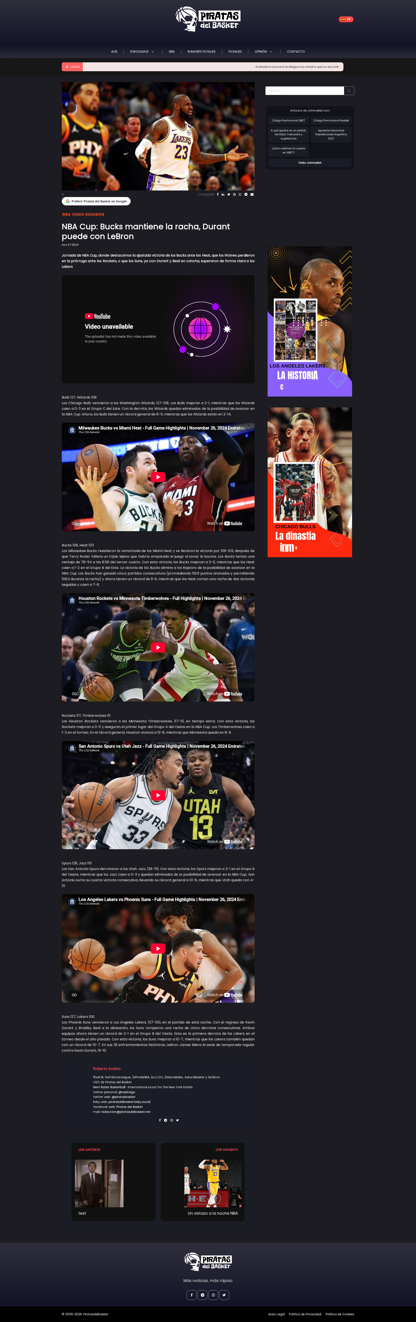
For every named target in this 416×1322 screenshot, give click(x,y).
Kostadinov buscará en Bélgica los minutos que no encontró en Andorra (236, 67)
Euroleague (140, 51)
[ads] (309, 321)
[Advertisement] (301, 203)
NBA (172, 51)
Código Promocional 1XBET (288, 120)
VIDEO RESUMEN (88, 214)
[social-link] (192, 1295)
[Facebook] (218, 194)
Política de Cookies (340, 1314)
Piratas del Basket (129, 1107)
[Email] (252, 194)
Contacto (296, 51)
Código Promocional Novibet (331, 120)
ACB (114, 51)
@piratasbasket (123, 1097)
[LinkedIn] (223, 194)
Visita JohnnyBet (309, 163)
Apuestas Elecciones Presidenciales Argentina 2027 (331, 134)
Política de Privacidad (305, 1314)
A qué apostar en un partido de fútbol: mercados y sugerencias (288, 134)
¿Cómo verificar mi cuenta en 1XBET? (288, 150)
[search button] (349, 91)
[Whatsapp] (240, 194)
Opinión (261, 51)
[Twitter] (228, 194)
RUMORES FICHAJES (202, 51)
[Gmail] (234, 194)
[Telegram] (245, 194)
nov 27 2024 (70, 245)
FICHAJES (235, 51)
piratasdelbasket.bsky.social (129, 1102)
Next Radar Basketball (109, 1087)
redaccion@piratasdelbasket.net (126, 1112)
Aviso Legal (276, 1314)
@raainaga (127, 1092)
